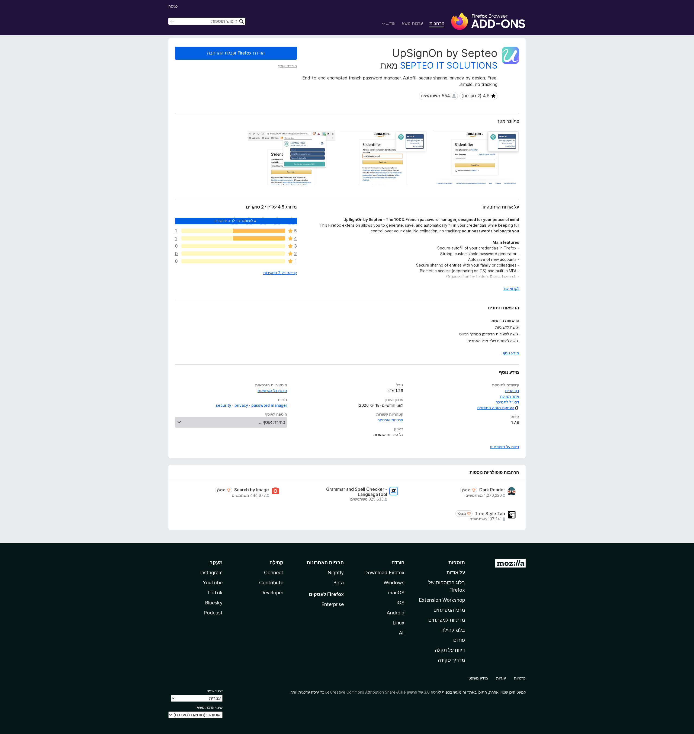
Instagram (211, 572)
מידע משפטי (477, 678)
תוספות (456, 562)
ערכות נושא (412, 23)
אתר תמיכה (509, 396)
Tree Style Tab (490, 513)
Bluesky (214, 602)
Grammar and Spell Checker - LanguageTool (356, 492)
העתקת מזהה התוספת (495, 407)
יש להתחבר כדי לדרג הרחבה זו (235, 221)
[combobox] (206, 21)
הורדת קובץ (287, 65)
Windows (394, 582)
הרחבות (436, 23)
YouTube (213, 582)
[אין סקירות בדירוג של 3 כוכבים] (233, 246)
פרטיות (520, 678)
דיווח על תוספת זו (504, 446)
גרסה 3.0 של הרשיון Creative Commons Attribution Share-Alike (384, 692)
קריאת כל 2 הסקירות (280, 272)
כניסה (173, 6)
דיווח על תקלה (450, 650)
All (401, 633)
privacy (241, 405)
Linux (398, 623)
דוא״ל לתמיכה (507, 402)
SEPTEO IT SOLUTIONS (448, 65)
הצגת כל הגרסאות (272, 390)
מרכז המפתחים (449, 610)
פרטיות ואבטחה (390, 420)
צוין (502, 692)
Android (395, 613)
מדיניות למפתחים (446, 620)
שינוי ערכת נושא (210, 707)
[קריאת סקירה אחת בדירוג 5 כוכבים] (233, 231)
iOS (400, 602)
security (223, 405)
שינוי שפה (215, 690)
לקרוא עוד (511, 288)
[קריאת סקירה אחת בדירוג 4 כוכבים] (233, 238)
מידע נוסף (511, 353)
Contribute (271, 582)
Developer (271, 592)
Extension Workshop (442, 600)
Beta (338, 582)
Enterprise (332, 604)
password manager (269, 405)
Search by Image (251, 489)
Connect (273, 572)
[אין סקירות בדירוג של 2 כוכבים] (233, 253)
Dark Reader (492, 489)
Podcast (213, 613)
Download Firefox (384, 572)
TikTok (215, 592)
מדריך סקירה (451, 660)
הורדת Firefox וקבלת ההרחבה (236, 53)
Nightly (335, 572)
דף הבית (512, 390)
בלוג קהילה (453, 630)
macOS (396, 592)
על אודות (455, 572)
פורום (459, 640)
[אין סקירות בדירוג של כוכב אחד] (233, 261)
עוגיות (501, 678)
